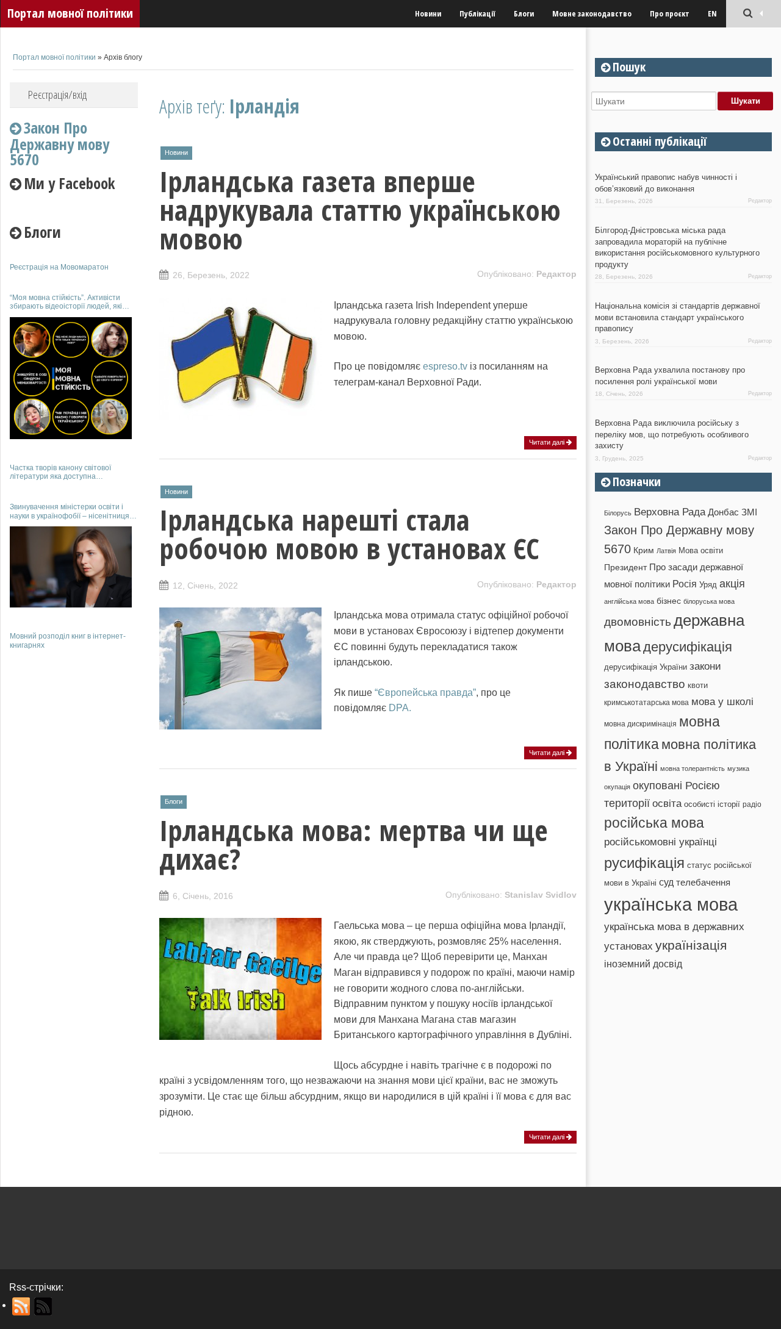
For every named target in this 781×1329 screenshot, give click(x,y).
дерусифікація (687, 646)
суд (666, 882)
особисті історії (712, 804)
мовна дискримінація (640, 724)
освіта (667, 803)
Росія (684, 583)
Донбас (723, 512)
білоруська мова (709, 601)
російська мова (654, 823)
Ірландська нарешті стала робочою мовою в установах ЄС (349, 534)
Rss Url (21, 1306)
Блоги (524, 13)
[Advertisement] (74, 840)
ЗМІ (749, 512)
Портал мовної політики (70, 13)
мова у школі (722, 701)
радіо (752, 804)
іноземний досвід (643, 963)
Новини (428, 13)
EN (712, 13)
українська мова (671, 904)
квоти (698, 685)
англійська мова (629, 601)
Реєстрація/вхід (57, 94)
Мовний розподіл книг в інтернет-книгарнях (68, 640)
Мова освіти (700, 550)
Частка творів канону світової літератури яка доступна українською (60, 472)
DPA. (400, 708)
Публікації (477, 13)
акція (732, 584)
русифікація (644, 862)
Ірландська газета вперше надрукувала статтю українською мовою (360, 210)
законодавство (644, 684)
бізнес (669, 601)
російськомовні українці (660, 842)
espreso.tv (445, 366)
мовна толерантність (692, 768)
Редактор (556, 274)
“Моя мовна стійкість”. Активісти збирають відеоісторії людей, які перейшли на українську (66, 302)
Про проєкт (669, 13)
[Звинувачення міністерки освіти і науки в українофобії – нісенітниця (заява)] (71, 566)
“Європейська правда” (425, 692)
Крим (643, 550)
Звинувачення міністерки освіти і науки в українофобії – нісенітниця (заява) (69, 511)
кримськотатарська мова (646, 702)
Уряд (708, 584)
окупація (617, 786)
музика (738, 768)
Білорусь (618, 513)
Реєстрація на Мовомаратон (59, 267)
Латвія (666, 550)
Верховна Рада (669, 512)
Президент (625, 567)
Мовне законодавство (592, 13)
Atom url (43, 1306)
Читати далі (547, 442)
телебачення (703, 882)
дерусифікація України (645, 667)
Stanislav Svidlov (541, 895)
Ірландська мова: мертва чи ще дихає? (353, 844)
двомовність (637, 621)
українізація (691, 945)
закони (705, 666)
